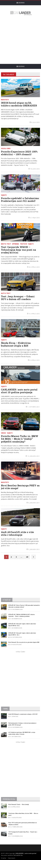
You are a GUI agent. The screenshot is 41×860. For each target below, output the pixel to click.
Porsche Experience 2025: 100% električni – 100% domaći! (19, 153)
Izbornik (21, 3)
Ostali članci (20, 652)
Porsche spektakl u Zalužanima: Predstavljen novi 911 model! (20, 199)
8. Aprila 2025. (35, 360)
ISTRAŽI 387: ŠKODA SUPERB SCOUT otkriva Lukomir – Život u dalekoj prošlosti (21, 615)
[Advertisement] (20, 39)
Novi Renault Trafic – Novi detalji (18, 804)
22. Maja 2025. (35, 218)
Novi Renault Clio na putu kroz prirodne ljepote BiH (23, 642)
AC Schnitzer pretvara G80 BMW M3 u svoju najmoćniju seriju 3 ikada (21, 733)
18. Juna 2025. (35, 169)
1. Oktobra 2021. (34, 407)
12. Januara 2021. (33, 456)
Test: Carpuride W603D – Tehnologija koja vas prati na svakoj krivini (18, 250)
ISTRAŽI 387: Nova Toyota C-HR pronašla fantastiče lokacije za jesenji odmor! (24, 606)
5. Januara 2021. (34, 549)
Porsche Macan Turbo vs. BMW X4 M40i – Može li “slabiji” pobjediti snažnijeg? (19, 439)
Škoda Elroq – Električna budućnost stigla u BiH (16, 344)
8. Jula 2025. (35, 122)
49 (27, 557)
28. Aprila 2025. (34, 267)
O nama (3, 858)
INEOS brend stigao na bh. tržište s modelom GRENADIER (19, 104)
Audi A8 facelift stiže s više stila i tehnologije (17, 533)
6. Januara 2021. (34, 503)
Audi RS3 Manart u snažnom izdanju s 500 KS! (22, 714)
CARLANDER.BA (18, 855)
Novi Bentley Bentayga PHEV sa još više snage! (20, 487)
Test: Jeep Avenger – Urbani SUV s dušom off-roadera (18, 298)
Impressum (11, 858)
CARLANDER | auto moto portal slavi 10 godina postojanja (19, 391)
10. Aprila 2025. (34, 314)
